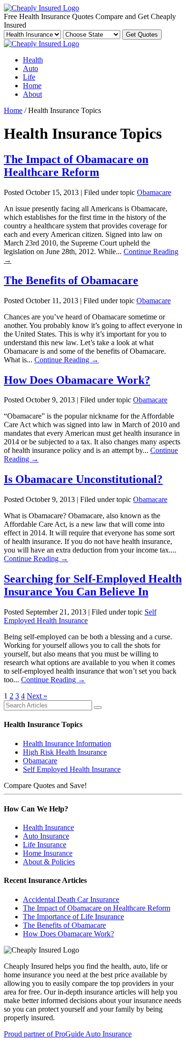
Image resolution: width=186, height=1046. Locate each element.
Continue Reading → (66, 360)
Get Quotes (142, 34)
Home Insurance (47, 853)
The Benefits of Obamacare (71, 280)
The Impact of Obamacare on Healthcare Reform (76, 165)
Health (33, 60)
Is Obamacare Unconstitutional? (83, 479)
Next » (37, 696)
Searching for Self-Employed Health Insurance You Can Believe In (93, 585)
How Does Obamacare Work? (77, 380)
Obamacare (154, 192)
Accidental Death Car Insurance (71, 899)
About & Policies (49, 862)
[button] (98, 707)
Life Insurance (44, 845)
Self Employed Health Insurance (80, 616)
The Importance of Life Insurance (73, 917)
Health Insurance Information (67, 743)
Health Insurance (48, 827)
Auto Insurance (46, 836)
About (32, 94)
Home (32, 86)
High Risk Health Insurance (65, 752)
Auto (30, 68)
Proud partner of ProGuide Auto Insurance (68, 1034)
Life (29, 77)
